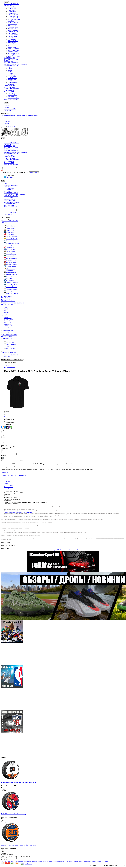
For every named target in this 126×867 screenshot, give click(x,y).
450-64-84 (33, 172)
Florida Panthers (12, 25)
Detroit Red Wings (13, 22)
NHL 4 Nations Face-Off (11, 65)
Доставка (7, 488)
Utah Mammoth (12, 39)
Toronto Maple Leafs (13, 50)
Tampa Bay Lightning (13, 48)
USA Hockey (11, 75)
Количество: (4, 448)
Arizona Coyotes (12, 8)
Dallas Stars (11, 21)
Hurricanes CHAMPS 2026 (11, 4)
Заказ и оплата (8, 487)
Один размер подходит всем (74, 861)
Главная (6, 365)
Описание (7, 481)
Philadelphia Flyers (13, 41)
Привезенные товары (101, 861)
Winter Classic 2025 (9, 85)
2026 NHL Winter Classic (11, 62)
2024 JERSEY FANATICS (11, 88)
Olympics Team (8, 73)
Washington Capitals (13, 53)
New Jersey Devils (13, 33)
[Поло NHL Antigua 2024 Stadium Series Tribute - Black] (18, 408)
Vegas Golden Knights (14, 56)
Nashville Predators (13, 31)
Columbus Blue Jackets (14, 19)
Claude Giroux (12, 93)
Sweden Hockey (12, 78)
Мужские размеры (18, 512)
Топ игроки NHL (9, 92)
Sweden (10, 71)
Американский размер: (7, 428)
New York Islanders (13, 34)
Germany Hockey (12, 82)
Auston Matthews (12, 95)
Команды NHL (8, 5)
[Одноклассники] (3, 427)
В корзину (4, 455)
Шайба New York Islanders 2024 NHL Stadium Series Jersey (18, 845)
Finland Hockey (12, 79)
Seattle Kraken (12, 45)
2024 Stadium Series (9, 90)
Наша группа (8, 214)
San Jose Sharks (12, 44)
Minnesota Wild (12, 28)
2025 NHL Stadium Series (11, 59)
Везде (5, 141)
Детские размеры (28, 512)
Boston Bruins (11, 10)
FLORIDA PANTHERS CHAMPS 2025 (15, 64)
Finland (10, 70)
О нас (5, 104)
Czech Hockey (12, 81)
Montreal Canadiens (13, 30)
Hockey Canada (12, 76)
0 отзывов (6, 413)
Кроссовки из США (10, 109)
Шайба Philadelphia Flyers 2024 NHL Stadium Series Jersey (18, 782)
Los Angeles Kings (13, 27)
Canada (10, 68)
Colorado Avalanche (13, 18)
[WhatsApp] (11, 427)
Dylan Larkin (11, 96)
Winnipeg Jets (11, 55)
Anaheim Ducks (12, 7)
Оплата (6, 861)
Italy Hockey (11, 84)
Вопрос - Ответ (9, 485)
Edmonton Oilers (12, 24)
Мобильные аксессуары (11, 99)
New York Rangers (13, 36)
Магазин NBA (8, 107)
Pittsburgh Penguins (13, 42)
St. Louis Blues (12, 47)
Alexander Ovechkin (13, 98)
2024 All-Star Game (9, 87)
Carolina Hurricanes (13, 14)
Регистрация (11, 126)
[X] (7, 427)
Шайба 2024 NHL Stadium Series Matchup (13, 814)
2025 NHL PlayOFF (9, 58)
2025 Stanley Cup (9, 61)
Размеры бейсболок (9, 512)
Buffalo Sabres (12, 11)
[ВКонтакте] (1, 427)
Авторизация (11, 124)
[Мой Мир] (5, 427)
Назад (6, 2)
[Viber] (9, 427)
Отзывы (7, 483)
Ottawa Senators (12, 38)
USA (9, 67)
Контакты (7, 105)
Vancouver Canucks (13, 51)
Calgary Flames (12, 13)
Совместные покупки (88, 861)
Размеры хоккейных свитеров (56, 861)
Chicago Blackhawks (13, 16)
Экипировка (7, 110)
